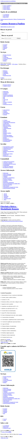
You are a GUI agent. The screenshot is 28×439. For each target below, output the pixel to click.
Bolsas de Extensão (7, 126)
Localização (5, 57)
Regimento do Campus (8, 153)
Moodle (5, 195)
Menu (3, 77)
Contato (4, 56)
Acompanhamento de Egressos (9, 164)
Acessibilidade (6, 14)
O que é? (5, 419)
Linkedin (5, 412)
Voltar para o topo (4, 342)
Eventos (4, 103)
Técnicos (5, 111)
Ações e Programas (7, 174)
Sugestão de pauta (7, 428)
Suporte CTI (5, 154)
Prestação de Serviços (7, 104)
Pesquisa (5, 137)
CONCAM (5, 99)
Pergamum (6, 196)
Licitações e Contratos (7, 162)
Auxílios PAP (6, 123)
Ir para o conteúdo (7, 5)
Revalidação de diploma (8, 167)
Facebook (5, 408)
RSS (4, 413)
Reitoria (4, 60)
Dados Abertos (6, 185)
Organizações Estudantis (8, 136)
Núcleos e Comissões (7, 102)
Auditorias (5, 176)
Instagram (5, 411)
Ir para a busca (6, 8)
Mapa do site (5, 17)
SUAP (4, 74)
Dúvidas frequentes (7, 54)
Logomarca (5, 150)
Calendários (5, 127)
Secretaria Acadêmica (7, 140)
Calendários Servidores (8, 147)
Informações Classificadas (8, 182)
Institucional (5, 91)
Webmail (6, 197)
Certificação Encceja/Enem (8, 161)
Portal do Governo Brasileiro (11, 3)
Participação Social (7, 175)
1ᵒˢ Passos (5, 120)
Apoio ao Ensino (6, 121)
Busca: (3, 38)
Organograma (6, 92)
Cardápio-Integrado (7, 128)
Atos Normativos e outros (8, 146)
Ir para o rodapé (6, 9)
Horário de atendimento (8, 95)
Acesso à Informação (7, 58)
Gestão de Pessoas (7, 149)
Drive (5, 199)
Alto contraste (6, 15)
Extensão (9, 64)
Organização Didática (7, 135)
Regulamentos (6, 138)
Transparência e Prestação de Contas (10, 187)
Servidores (5, 93)
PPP (4, 98)
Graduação (5, 112)
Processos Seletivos (7, 84)
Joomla (20, 434)
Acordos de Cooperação (8, 166)
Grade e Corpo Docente (8, 96)
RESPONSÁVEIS (7, 75)
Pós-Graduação (6, 113)
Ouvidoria (5, 59)
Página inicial (3, 64)
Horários (5, 131)
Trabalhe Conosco (7, 85)
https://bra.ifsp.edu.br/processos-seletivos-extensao (12, 221)
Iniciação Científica (7, 133)
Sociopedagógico (6, 141)
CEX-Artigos (15, 64)
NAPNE (5, 134)
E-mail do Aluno (7, 198)
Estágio (4, 129)
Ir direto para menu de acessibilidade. (8, 1)
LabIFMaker (5, 73)
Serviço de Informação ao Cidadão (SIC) (11, 183)
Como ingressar (6, 109)
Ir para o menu (6, 6)
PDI (4, 97)
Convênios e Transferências (8, 177)
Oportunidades (6, 165)
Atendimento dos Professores (9, 122)
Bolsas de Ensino (6, 124)
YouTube (5, 410)
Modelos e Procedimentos (8, 151)
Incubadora (5, 72)
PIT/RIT (5, 152)
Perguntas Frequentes (7, 184)
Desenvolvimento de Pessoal (9, 188)
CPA (4, 100)
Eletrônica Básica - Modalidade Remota (10, 207)
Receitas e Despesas (7, 178)
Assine (4, 420)
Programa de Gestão (7, 156)
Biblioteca (5, 70)
